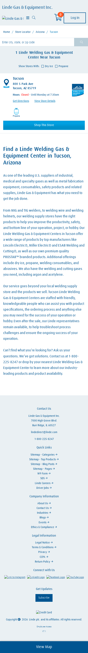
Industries (43, 513)
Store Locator (23, 32)
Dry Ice (49, 66)
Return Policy (43, 561)
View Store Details (44, 101)
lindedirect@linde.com (44, 432)
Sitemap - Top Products (42, 459)
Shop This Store (44, 125)
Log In (74, 18)
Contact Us (43, 508)
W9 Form (42, 473)
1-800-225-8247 (44, 439)
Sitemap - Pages (43, 469)
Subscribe (44, 597)
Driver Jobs (42, 488)
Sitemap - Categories (43, 454)
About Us (42, 503)
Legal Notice (42, 542)
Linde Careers (43, 483)
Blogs (43, 517)
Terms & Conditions (43, 547)
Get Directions (21, 101)
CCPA (43, 557)
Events (43, 522)
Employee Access (44, 627)
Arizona (40, 32)
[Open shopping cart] (58, 19)
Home (6, 32)
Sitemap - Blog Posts (43, 464)
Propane (63, 66)
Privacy (43, 552)
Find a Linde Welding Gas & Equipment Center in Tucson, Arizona (37, 156)
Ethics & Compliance (43, 527)
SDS (42, 478)
